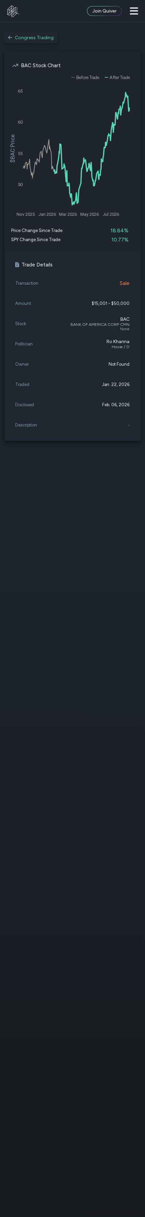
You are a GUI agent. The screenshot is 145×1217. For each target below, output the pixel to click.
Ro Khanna (118, 341)
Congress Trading (34, 38)
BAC (124, 319)
